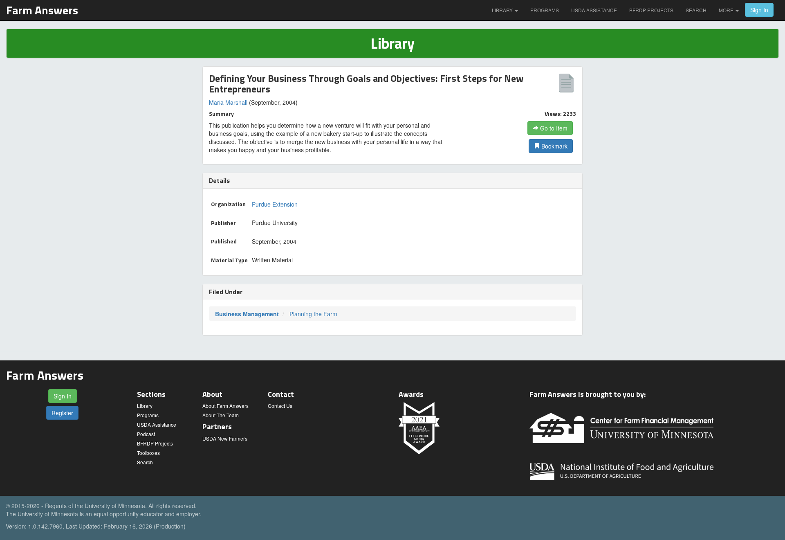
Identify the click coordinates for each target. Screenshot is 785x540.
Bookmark (553, 146)
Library (503, 10)
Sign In (759, 10)
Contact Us (280, 405)
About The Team (220, 415)
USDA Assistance (594, 10)
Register (62, 413)
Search (696, 10)
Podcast (146, 433)
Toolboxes (148, 452)
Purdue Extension (275, 204)
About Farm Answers (225, 405)
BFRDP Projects (651, 10)
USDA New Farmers (224, 438)
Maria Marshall (228, 102)
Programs (544, 10)
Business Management (247, 314)
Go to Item (552, 128)
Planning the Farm (313, 314)
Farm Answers (42, 10)
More (727, 10)
